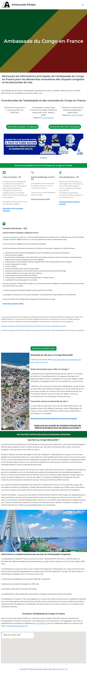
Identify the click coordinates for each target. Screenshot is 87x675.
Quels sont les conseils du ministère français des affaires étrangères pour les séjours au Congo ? (57, 426)
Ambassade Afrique (24, 4)
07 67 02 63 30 (77, 115)
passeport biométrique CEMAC (14, 237)
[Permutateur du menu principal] (82, 5)
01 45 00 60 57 (48, 118)
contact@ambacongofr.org (17, 626)
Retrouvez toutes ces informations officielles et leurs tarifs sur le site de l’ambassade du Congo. (33, 326)
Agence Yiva (63, 669)
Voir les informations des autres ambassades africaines (43, 434)
